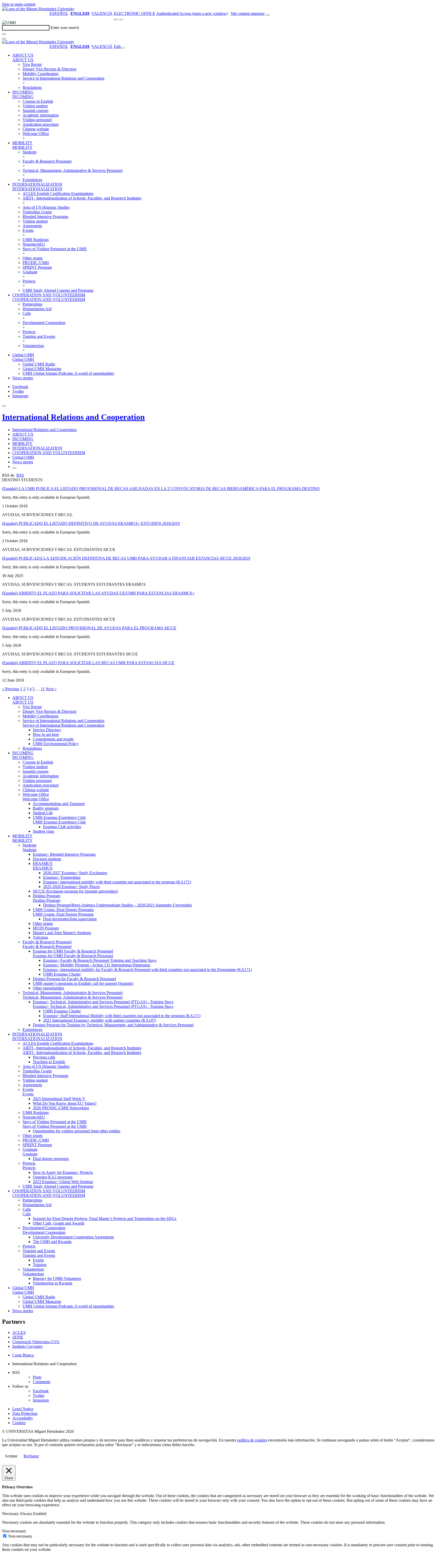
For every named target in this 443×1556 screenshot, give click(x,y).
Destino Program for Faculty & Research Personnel (74, 979)
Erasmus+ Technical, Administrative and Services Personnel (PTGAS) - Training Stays (103, 1002)
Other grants (33, 258)
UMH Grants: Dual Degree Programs (63, 909)
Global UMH (23, 355)
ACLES (19, 1332)
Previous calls (44, 1057)
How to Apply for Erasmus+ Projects (63, 1172)
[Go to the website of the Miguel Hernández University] (38, 9)
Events (28, 230)
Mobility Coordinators (40, 73)
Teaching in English (49, 1062)
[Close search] (4, 38)
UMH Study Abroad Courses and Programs (58, 290)
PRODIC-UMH (36, 262)
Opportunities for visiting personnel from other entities (76, 1131)
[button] (22, 60)
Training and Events (39, 336)
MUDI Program (46, 928)
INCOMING (23, 92)
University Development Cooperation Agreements (73, 1237)
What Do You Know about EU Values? (65, 1103)
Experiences (32, 179)
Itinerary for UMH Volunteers (57, 1278)
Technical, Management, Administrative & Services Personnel (73, 170)
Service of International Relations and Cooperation (63, 78)
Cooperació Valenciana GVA (35, 1342)
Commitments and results (53, 739)
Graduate (30, 272)
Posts (37, 1377)
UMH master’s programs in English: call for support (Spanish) (83, 983)
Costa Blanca (23, 1355)
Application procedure (41, 124)
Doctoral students (47, 859)
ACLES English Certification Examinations (58, 193)
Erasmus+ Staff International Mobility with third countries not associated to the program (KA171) (121, 1016)
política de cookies (252, 1440)
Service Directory (47, 730)
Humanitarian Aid (37, 309)
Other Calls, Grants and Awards (58, 1223)
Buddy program (45, 808)
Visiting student (35, 106)
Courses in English (38, 101)
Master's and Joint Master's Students (62, 933)
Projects (29, 281)
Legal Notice (22, 1409)
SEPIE (17, 1337)
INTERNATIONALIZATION (37, 184)
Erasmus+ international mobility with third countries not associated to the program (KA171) (117, 882)
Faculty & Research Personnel (47, 161)
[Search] (4, 34)
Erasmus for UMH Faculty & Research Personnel (73, 951)
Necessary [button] (10, 1513)
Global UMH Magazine (42, 369)
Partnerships (32, 304)
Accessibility (22, 1418)
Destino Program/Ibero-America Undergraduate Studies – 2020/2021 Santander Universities (117, 905)
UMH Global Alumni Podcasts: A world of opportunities (68, 373)
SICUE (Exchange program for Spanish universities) (75, 891)
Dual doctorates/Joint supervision (70, 919)
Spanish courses (35, 110)
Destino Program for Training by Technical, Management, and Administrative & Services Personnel (113, 1025)
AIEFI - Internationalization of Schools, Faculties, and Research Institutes (82, 198)
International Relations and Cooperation (73, 417)
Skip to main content (18, 4)
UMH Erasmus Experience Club (59, 817)
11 (43, 689)
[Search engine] (268, 15)
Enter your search (65, 27)
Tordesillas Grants (37, 212)
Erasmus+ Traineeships (61, 877)
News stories (22, 378)
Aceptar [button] (11, 1456)
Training (39, 1264)
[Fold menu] (122, 48)
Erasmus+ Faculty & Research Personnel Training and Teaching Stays (99, 960)
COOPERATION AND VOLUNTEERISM (48, 295)
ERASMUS (43, 863)
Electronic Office (134, 13)
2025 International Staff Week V (59, 1098)
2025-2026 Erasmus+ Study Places (71, 886)
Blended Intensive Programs (45, 216)
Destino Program (46, 896)
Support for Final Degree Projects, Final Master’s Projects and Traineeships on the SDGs (104, 1218)
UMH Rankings (36, 239)
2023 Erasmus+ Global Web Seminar (63, 1181)
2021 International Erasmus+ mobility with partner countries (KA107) (99, 1020)
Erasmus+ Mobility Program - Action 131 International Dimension (96, 965)
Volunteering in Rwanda (52, 1283)
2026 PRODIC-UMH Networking (61, 1108)
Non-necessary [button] (14, 1531)
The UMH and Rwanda (52, 1241)
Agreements (32, 226)
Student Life (43, 813)
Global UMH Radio (39, 364)
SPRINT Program (37, 267)
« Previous (10, 689)
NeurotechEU (34, 244)
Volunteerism (33, 345)
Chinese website (36, 129)
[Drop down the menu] (121, 19)
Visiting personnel (37, 120)
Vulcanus (40, 937)
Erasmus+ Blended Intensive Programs (64, 854)
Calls (27, 313)
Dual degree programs (51, 1158)
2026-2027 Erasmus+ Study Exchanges (75, 873)
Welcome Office (36, 133)
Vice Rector (32, 64)
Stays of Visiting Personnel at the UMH (55, 249)
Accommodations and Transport (59, 803)
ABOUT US (22, 55)
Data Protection (24, 1413)
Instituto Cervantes (27, 1346)
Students (29, 152)
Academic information (41, 115)
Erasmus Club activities (62, 826)
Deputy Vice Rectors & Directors (49, 69)
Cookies (19, 1423)
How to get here (46, 734)
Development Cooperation (44, 322)
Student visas (43, 831)
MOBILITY (22, 143)
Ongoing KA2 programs (53, 1177)
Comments (41, 1382)
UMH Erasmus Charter (62, 974)
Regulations (32, 87)
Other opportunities (48, 988)
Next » (51, 689)
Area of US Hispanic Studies (46, 207)
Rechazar (31, 1456)
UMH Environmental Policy (56, 744)
